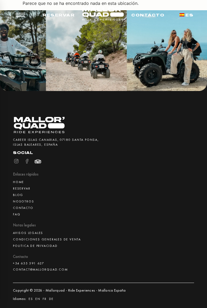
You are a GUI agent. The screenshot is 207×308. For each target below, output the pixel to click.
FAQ (16, 214)
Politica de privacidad (35, 246)
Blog (18, 195)
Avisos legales (28, 233)
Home (18, 182)
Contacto (147, 14)
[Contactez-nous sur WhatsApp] (194, 295)
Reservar (59, 14)
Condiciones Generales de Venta (47, 239)
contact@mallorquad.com (40, 269)
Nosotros (23, 201)
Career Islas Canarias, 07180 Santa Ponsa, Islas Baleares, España (56, 142)
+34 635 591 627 (28, 263)
